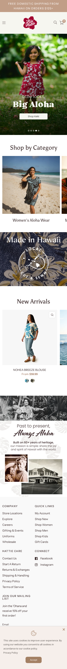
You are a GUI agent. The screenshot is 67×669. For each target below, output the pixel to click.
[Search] (55, 22)
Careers (7, 525)
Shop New (41, 519)
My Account (42, 513)
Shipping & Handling (15, 575)
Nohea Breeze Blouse (29, 370)
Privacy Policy (11, 581)
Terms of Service (13, 587)
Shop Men (41, 530)
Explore (7, 519)
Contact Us (9, 558)
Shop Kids (41, 536)
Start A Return (11, 564)
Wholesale (9, 542)
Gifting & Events (12, 530)
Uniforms (8, 536)
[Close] (64, 629)
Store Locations (12, 513)
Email (5, 624)
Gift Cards (41, 542)
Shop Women (44, 525)
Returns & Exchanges (15, 569)
